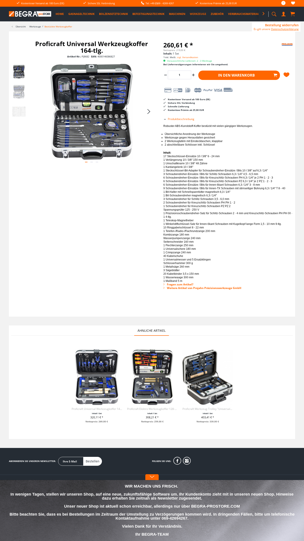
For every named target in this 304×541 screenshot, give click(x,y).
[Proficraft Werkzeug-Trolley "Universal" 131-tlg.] (207, 377)
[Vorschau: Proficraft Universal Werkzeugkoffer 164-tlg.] (19, 71)
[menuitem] (281, 3)
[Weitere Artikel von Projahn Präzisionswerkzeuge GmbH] (282, 48)
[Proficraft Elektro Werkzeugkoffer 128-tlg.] (152, 377)
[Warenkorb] (292, 13)
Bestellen (92, 461)
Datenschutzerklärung (285, 29)
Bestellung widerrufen (282, 25)
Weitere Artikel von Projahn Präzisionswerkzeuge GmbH (203, 288)
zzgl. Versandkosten (187, 57)
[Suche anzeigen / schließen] (274, 13)
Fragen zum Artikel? (179, 284)
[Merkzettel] (293, 3)
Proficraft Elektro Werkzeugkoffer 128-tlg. (152, 409)
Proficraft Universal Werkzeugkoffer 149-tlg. (97, 409)
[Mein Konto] (284, 13)
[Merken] (287, 75)
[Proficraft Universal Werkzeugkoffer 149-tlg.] (97, 377)
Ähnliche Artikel (152, 330)
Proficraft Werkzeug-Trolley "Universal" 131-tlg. (207, 409)
